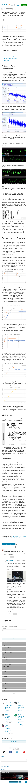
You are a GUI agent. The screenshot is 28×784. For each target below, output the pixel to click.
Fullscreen (23, 218)
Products (3, 769)
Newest (18, 547)
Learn (2, 759)
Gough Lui (7, 19)
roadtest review (7, 664)
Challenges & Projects (5, 766)
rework (5, 655)
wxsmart (6, 659)
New (26, 9)
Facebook (10, 752)
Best (14, 547)
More (4, 9)
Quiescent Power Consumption (11, 55)
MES (5, 690)
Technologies (3, 763)
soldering (6, 683)
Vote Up (5, 557)
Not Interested (3, 781)
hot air (5, 688)
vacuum (6, 686)
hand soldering (7, 647)
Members (3, 756)
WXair (5, 657)
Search (14, 5)
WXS (5, 671)
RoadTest (6, 643)
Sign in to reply (8, 544)
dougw (6, 549)
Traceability (6, 666)
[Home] (5, 5)
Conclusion (6, 62)
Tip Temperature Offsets (10, 56)
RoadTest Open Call (5, 772)
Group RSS (14, 741)
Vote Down (6, 557)
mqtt (5, 650)
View (26, 781)
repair (5, 662)
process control (7, 678)
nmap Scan (6, 60)
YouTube (24, 752)
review (5, 669)
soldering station (8, 652)
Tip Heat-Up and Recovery (10, 58)
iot (4, 681)
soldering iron (7, 676)
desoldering (6, 674)
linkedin (17, 752)
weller (5, 645)
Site (11, 5)
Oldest (9, 547)
